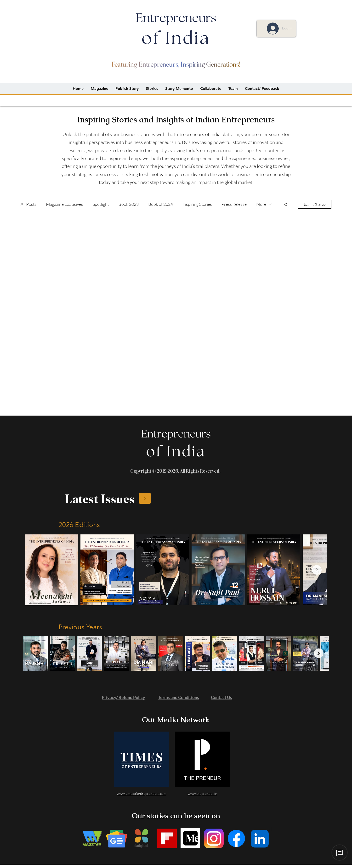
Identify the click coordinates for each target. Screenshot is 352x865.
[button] (286, 204)
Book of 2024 (160, 204)
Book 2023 (129, 204)
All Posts (28, 204)
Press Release (234, 204)
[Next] (145, 498)
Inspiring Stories (197, 204)
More (261, 204)
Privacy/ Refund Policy (123, 697)
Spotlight (101, 204)
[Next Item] (317, 570)
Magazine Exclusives (64, 204)
